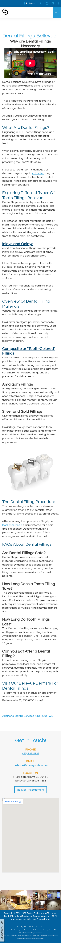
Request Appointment (30, 789)
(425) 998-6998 (30, 753)
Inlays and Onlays (17, 244)
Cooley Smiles (33, 913)
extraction (38, 173)
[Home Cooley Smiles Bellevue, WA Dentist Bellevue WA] (5, 12)
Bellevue (30, 3)
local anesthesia (12, 525)
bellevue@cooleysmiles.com (31, 765)
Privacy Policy (43, 919)
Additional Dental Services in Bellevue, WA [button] (27, 716)
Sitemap (31, 919)
